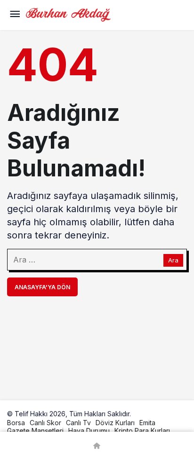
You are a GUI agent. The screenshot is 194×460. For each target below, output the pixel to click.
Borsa (16, 423)
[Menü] (14, 15)
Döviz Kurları (115, 423)
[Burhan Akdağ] (68, 14)
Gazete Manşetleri (35, 431)
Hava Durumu (89, 431)
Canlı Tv (78, 423)
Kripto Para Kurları (142, 431)
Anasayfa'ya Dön (42, 287)
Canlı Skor (45, 423)
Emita (147, 423)
